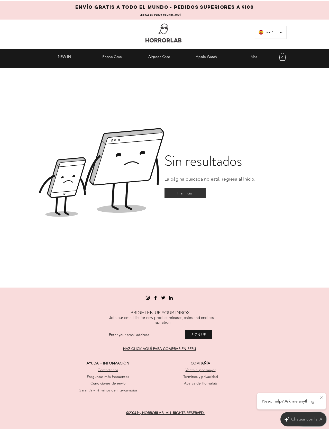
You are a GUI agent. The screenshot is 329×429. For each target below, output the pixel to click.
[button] (282, 57)
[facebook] (155, 297)
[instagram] (147, 297)
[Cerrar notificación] (321, 398)
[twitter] (163, 297)
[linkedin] (170, 297)
